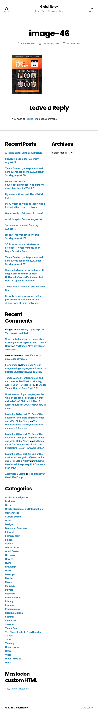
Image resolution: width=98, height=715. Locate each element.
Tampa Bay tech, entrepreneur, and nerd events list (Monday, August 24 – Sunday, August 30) (25, 172)
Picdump (10, 586)
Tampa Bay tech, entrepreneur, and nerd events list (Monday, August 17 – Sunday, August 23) (25, 260)
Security (9, 616)
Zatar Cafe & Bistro (15, 473)
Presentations (12, 597)
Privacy (9, 601)
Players (9, 589)
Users (8, 651)
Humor (8, 562)
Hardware (10, 555)
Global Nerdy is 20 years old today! (24, 213)
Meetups (10, 574)
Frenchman (11, 365)
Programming (12, 609)
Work (8, 662)
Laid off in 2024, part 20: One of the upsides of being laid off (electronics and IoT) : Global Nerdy (24, 417)
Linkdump (10, 566)
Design (9, 524)
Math (8, 570)
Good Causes (12, 551)
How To (9, 559)
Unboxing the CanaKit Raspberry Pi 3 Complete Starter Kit (25, 464)
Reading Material (14, 613)
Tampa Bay (11, 628)
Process (9, 605)
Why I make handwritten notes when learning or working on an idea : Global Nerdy (25, 342)
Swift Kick (10, 620)
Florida (9, 539)
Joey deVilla (29, 43)
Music (8, 582)
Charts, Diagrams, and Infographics (24, 509)
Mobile (9, 578)
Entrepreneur (12, 536)
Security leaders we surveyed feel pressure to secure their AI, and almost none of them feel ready (23, 299)
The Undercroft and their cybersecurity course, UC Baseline (24, 424)
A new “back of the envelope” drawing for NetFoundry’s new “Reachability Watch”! (25, 185)
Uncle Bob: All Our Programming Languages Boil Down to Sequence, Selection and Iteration (25, 368)
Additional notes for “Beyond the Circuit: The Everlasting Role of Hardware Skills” (24, 444)
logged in (31, 118)
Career (8, 505)
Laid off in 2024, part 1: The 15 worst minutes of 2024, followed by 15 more (25, 405)
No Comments (73, 43)
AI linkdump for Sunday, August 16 (23, 219)
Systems (10, 624)
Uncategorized (13, 647)
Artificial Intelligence (16, 497)
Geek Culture (12, 547)
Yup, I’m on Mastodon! (17, 688)
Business (10, 501)
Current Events (13, 516)
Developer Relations (16, 528)
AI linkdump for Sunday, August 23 (23, 152)
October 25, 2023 (51, 43)
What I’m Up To (13, 658)
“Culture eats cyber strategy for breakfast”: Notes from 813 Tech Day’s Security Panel (22, 248)
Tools (8, 639)
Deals (8, 520)
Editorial (9, 532)
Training (9, 643)
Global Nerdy (49, 6)
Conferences (12, 512)
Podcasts (10, 593)
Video (8, 654)
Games (9, 543)
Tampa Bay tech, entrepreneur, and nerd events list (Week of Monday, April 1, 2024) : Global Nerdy (24, 381)
